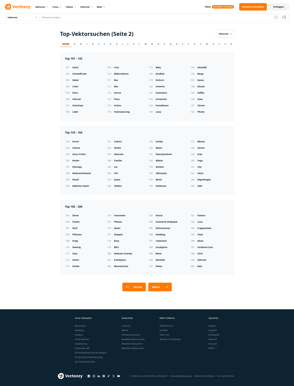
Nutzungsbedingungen (181, 376)
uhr (116, 173)
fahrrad (76, 99)
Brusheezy (80, 325)
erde (199, 154)
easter (75, 259)
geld (199, 185)
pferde (200, 111)
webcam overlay (123, 253)
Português (214, 334)
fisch (200, 253)
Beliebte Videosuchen (133, 348)
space (117, 179)
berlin (159, 179)
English (212, 325)
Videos (69, 6)
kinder (75, 160)
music (200, 240)
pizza (116, 99)
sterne (117, 92)
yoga (200, 160)
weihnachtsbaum (81, 173)
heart (200, 173)
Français (213, 343)
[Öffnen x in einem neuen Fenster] (113, 376)
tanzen (201, 105)
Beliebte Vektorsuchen (133, 339)
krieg (75, 240)
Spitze (65, 44)
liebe (75, 111)
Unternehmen (82, 339)
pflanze (118, 221)
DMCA (125, 330)
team (200, 234)
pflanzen (77, 234)
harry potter (79, 154)
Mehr (99, 6)
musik (75, 179)
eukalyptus (120, 259)
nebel (75, 80)
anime (117, 105)
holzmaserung (122, 111)
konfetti (160, 73)
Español (213, 330)
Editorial (84, 6)
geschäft (202, 67)
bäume (201, 141)
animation (161, 92)
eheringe (77, 166)
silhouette (161, 173)
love (199, 221)
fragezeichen (204, 228)
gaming (76, 247)
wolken (160, 166)
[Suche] (276, 17)
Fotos (55, 6)
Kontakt (163, 330)
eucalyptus (161, 247)
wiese (159, 266)
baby (158, 67)
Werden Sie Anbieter (170, 339)
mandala (160, 259)
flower (76, 221)
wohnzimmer (163, 228)
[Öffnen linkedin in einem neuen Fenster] (99, 376)
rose (116, 240)
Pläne (208, 6)
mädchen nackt (80, 185)
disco (75, 92)
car (116, 166)
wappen (118, 234)
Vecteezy (79, 330)
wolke (117, 147)
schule (75, 266)
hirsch (159, 215)
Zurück (137, 287)
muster (201, 86)
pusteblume (162, 105)
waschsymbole (164, 154)
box (116, 80)
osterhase (77, 105)
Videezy (79, 334)
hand (75, 67)
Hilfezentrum (166, 325)
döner (75, 215)
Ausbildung (81, 343)
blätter (159, 160)
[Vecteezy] (17, 7)
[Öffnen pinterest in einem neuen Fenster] (103, 376)
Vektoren (40, 6)
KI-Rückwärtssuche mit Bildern (91, 352)
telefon (118, 185)
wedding (160, 234)
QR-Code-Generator (85, 361)
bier (116, 86)
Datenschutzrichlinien (205, 376)
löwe (75, 86)
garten (201, 147)
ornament (161, 99)
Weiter (156, 287)
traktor (118, 141)
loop (158, 111)
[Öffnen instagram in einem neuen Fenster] (94, 376)
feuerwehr (119, 215)
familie (118, 160)
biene (159, 253)
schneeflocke (79, 73)
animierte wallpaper (167, 221)
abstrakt (118, 154)
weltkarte (161, 185)
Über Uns (164, 334)
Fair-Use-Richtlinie (225, 376)
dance (200, 80)
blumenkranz (121, 266)
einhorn (160, 80)
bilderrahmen (121, 73)
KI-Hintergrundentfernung (89, 357)
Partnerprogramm (131, 334)
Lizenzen (126, 325)
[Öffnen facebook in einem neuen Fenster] (89, 376)
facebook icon (205, 247)
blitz (116, 247)
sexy (74, 253)
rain (199, 266)
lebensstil (161, 240)
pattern (201, 215)
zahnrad (201, 259)
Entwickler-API (82, 348)
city (199, 166)
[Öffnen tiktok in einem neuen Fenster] (108, 376)
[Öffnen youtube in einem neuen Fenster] (118, 376)
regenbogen (204, 179)
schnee (76, 147)
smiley (159, 141)
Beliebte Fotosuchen (132, 343)
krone (75, 141)
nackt (117, 228)
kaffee (200, 92)
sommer (160, 86)
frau (116, 67)
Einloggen (278, 6)
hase (200, 99)
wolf (74, 228)
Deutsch (213, 339)
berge (200, 73)
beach (159, 147)
